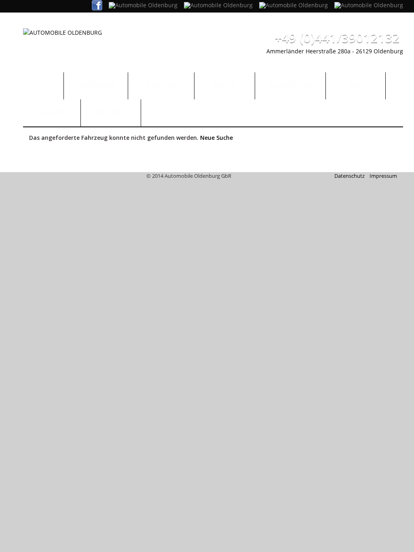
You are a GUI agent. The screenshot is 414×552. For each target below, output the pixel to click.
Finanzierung (290, 84)
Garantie (161, 84)
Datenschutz (349, 175)
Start (43, 84)
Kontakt (51, 111)
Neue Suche (216, 137)
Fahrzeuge (95, 84)
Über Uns (110, 111)
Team (355, 84)
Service (224, 84)
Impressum (383, 175)
